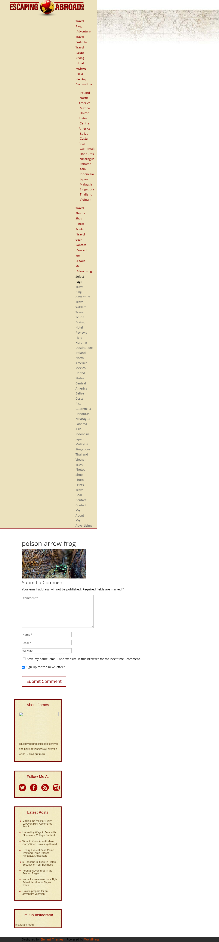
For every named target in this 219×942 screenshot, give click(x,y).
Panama (85, 164)
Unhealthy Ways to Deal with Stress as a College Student (39, 834)
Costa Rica (83, 141)
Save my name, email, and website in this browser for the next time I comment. (84, 659)
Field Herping (80, 76)
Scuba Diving (79, 55)
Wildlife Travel (81, 44)
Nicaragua (87, 159)
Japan (84, 179)
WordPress (92, 939)
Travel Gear (80, 237)
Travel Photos (80, 210)
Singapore (87, 189)
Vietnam (86, 199)
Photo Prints (79, 226)
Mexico (85, 108)
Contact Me (81, 252)
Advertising (84, 271)
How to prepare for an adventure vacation (35, 892)
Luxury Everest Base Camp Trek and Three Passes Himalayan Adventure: (38, 853)
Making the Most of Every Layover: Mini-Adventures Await (37, 823)
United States (84, 115)
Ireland (85, 93)
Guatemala (87, 149)
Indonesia (87, 174)
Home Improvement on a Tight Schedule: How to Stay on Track (40, 882)
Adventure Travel (82, 34)
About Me (80, 263)
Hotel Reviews (80, 65)
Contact (80, 500)
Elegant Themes (51, 939)
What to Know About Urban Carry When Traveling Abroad (39, 843)
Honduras (87, 154)
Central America (84, 125)
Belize (84, 133)
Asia (83, 169)
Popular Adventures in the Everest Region (37, 872)
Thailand (86, 194)
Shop (79, 475)
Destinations (83, 84)
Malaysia (86, 184)
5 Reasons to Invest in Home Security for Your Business (39, 863)
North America (84, 100)
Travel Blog (79, 23)
